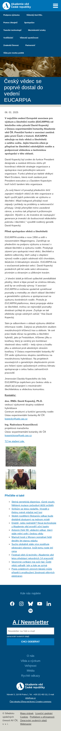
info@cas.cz (30, 698)
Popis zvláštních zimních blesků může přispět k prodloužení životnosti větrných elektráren (33, 572)
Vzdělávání (8, 38)
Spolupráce (29, 23)
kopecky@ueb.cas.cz (16, 418)
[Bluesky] (30, 604)
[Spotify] (30, 611)
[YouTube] (39, 604)
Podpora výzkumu (11, 15)
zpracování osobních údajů (18, 636)
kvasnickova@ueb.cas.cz (18, 435)
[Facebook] (12, 604)
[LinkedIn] (48, 604)
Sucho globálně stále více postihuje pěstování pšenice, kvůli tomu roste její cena (32, 548)
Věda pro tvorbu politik (13, 53)
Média (30, 670)
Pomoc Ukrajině (10, 23)
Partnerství (30, 45)
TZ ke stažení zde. (15, 441)
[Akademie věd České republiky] (30, 689)
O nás (30, 655)
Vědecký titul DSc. (34, 15)
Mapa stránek (27, 713)
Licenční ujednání (44, 713)
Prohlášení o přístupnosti (42, 717)
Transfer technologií (12, 30)
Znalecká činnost (11, 45)
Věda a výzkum (30, 660)
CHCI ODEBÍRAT (30, 641)
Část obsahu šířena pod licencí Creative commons (30, 702)
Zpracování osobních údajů (33, 720)
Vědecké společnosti (29, 38)
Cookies (24, 717)
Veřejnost (30, 665)
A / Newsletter (30, 622)
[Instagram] (21, 604)
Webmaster (25, 724)
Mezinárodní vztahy (37, 30)
